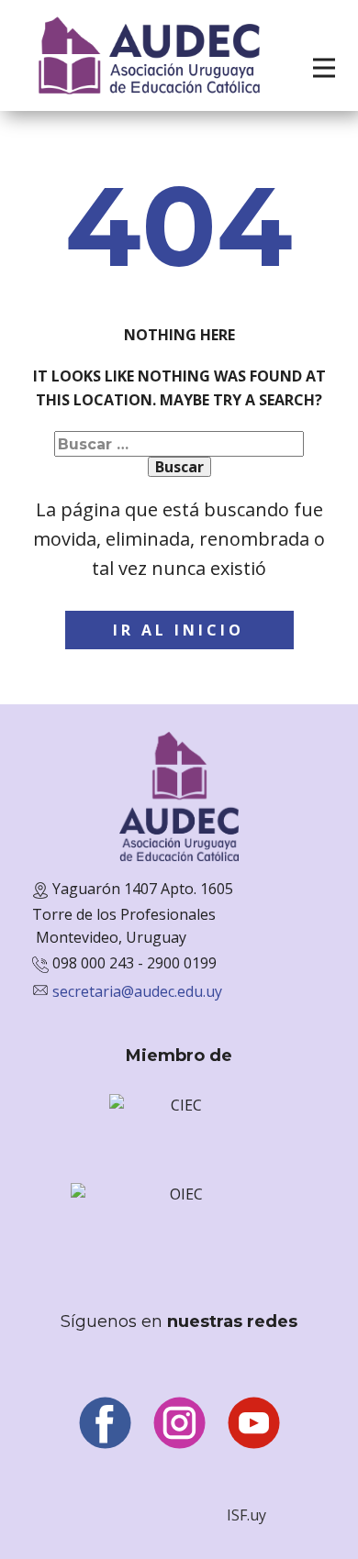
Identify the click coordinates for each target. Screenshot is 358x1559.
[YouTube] (254, 1423)
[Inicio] (149, 55)
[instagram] (179, 1423)
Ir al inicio (178, 630)
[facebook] (105, 1423)
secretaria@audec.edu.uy (137, 991)
